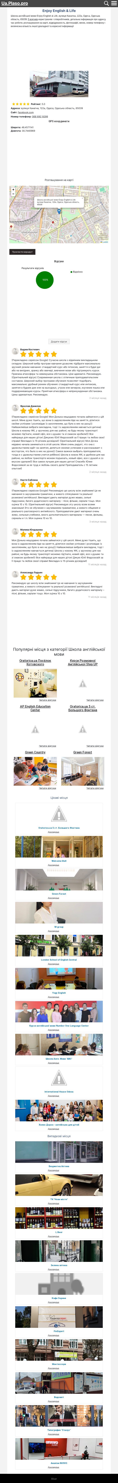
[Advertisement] (59, 49)
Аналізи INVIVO (59, 1463)
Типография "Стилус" (59, 1430)
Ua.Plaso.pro (14, 3)
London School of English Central (59, 960)
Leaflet (105, 242)
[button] (59, 212)
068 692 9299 (40, 116)
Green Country (35, 752)
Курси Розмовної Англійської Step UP (83, 662)
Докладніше (53, 832)
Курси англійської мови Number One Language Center (59, 1025)
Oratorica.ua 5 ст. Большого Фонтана (82, 708)
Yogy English (59, 993)
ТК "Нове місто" (59, 1199)
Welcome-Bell (59, 861)
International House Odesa (59, 1091)
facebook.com (26, 112)
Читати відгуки (47, 700)
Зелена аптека (59, 1265)
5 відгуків (33, 19)
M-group (59, 927)
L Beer (59, 1232)
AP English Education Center (35, 708)
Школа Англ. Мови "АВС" (59, 1059)
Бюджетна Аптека (59, 1166)
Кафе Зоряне (59, 1298)
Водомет (59, 1397)
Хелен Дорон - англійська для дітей (59, 1124)
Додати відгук (59, 341)
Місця (54, 1478)
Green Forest (82, 752)
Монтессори (59, 1364)
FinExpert (59, 1331)
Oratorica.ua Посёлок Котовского (35, 662)
